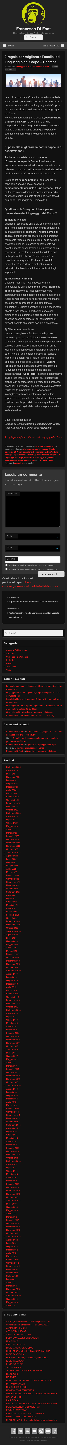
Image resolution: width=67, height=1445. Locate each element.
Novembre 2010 (13, 1288)
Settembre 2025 (13, 766)
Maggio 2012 (12, 1249)
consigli (8, 454)
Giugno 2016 (12, 1095)
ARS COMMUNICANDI (16, 1331)
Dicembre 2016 (13, 1075)
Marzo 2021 (11, 911)
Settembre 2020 (13, 931)
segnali (27, 460)
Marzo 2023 (11, 832)
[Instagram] (41, 1431)
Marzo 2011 (11, 1285)
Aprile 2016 (11, 1101)
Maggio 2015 (12, 1137)
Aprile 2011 (11, 1282)
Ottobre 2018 (12, 1006)
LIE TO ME (11, 1377)
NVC (45, 457)
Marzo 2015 (11, 1144)
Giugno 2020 (12, 941)
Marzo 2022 (11, 871)
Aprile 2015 (11, 1141)
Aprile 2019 (11, 987)
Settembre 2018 (13, 1009)
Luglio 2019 (11, 977)
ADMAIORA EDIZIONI (16, 1327)
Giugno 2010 (12, 1298)
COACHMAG (12, 1340)
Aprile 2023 (11, 829)
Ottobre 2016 (12, 1082)
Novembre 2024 (13, 776)
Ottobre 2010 (12, 1292)
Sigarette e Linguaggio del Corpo (41, 744)
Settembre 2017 (13, 1049)
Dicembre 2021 (13, 881)
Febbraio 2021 (12, 914)
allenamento (28, 449)
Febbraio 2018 (12, 1032)
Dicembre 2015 (13, 1114)
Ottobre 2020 (12, 927)
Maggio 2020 (12, 944)
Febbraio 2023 (12, 835)
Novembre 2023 (13, 806)
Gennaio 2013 (12, 1223)
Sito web (11, 558)
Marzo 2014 (11, 1180)
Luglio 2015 (11, 1131)
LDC (59, 454)
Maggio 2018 (12, 1023)
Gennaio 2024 (12, 799)
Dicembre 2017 (13, 1039)
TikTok (54, 1431)
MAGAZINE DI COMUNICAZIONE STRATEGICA (28, 1380)
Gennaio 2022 (12, 878)
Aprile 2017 (11, 1062)
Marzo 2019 (11, 990)
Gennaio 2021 (12, 917)
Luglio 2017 (11, 1052)
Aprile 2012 (11, 1252)
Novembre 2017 (13, 1042)
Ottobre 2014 (12, 1157)
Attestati (10, 653)
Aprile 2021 (11, 908)
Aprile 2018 (11, 1026)
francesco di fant (26, 454)
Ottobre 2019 (12, 967)
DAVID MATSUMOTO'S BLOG (19, 1347)
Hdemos (45, 454)
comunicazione (25, 451)
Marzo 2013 (11, 1216)
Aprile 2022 (11, 868)
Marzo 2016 (11, 1105)
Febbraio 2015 (12, 1147)
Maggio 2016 (12, 1098)
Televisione (11, 666)
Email (9, 547)
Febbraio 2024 (12, 796)
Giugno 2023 (12, 822)
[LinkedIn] (27, 1431)
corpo (15, 454)
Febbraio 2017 (12, 1069)
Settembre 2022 (13, 852)
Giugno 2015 (12, 1134)
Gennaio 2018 (12, 1036)
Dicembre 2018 (13, 1000)
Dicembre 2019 (13, 960)
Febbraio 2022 (12, 875)
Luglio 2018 (11, 1016)
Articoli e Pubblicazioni (45, 446)
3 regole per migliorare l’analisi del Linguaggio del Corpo (33, 437)
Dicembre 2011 (13, 1266)
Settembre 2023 (13, 812)
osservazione (11, 460)
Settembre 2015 (13, 1124)
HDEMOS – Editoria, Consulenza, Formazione (27, 1357)
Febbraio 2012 (12, 1259)
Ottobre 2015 (12, 1121)
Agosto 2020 (12, 934)
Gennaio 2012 (12, 1262)
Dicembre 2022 (13, 842)
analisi (38, 449)
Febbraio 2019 (12, 993)
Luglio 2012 (11, 1242)
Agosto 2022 (12, 855)
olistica (51, 457)
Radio (8, 663)
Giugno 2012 (12, 1246)
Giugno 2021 (12, 901)
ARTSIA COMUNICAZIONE (18, 1334)
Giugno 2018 (12, 1019)
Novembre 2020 (13, 924)
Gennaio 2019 (12, 996)
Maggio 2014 (12, 1174)
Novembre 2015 (13, 1118)
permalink (18, 463)
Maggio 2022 (12, 865)
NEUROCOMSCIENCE (16, 1386)
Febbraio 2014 (12, 1183)
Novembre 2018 (13, 1003)
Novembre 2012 (13, 1229)
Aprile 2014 (11, 1177)
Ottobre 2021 (12, 888)
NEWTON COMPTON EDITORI (20, 1390)
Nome (9, 535)
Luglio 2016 (11, 1092)
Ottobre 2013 (12, 1197)
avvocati (46, 449)
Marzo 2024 (11, 793)
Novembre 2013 (13, 1193)
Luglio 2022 (11, 858)
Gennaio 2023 (12, 839)
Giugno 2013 (12, 1206)
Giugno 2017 (12, 1055)
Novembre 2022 (13, 845)
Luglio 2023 (11, 819)
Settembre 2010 (13, 1295)
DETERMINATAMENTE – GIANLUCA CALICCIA (28, 1350)
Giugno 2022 (12, 862)
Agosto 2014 (12, 1164)
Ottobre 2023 (12, 809)
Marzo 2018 (11, 1029)
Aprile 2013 (11, 1213)
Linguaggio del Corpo (14, 457)
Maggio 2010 (12, 1302)
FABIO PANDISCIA (15, 1354)
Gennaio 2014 (12, 1187)
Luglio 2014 (11, 1167)
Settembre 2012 (13, 1236)
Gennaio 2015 (12, 1151)
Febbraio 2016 (12, 1108)
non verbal (29, 457)
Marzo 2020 (11, 950)
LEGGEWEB (12, 1373)
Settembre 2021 (13, 891)
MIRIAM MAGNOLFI (15, 1383)
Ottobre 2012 (12, 1233)
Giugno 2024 (12, 783)
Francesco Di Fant (33, 28)
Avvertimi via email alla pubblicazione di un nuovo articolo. (33, 569)
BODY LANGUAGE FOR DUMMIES (22, 1337)
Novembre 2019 (13, 963)
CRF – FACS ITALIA (15, 1344)
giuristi (37, 454)
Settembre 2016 (13, 1085)
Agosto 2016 (12, 1088)
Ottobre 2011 (12, 1272)
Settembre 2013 (13, 1200)
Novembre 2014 (13, 1154)
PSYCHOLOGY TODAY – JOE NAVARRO (25, 1413)
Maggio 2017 (12, 1059)
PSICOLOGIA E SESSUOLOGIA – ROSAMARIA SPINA (31, 1403)
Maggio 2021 (12, 904)
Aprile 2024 (11, 790)
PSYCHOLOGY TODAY (16, 1410)
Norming (38, 457)
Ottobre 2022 (12, 849)
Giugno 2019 (12, 980)
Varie (8, 669)
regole (20, 460)
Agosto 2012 (12, 1239)
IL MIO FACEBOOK (15, 1360)
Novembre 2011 (13, 1269)
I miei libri (10, 660)
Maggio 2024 (12, 786)
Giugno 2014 (12, 1170)
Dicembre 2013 (13, 1190)
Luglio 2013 (11, 1203)
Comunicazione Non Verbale (45, 451)
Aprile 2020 (11, 947)
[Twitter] (20, 1431)
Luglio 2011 (11, 1279)
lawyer (53, 454)
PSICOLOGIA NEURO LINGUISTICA (23, 1406)
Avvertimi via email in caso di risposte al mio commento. (31, 565)
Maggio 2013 (12, 1210)
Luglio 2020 (11, 937)
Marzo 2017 (11, 1065)
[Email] (48, 1431)
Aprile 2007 (11, 1305)
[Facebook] (13, 1431)
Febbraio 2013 (12, 1220)
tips (33, 460)
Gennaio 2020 (12, 957)
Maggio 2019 (12, 983)
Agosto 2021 (12, 895)
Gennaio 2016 (12, 1111)
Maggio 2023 (12, 826)
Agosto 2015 (12, 1128)
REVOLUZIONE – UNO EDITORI (21, 1416)
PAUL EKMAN (12, 1400)
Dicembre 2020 (13, 921)
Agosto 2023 (12, 816)
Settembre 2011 (13, 1275)
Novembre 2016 (13, 1078)
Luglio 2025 (11, 773)
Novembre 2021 (13, 885)
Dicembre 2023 (13, 803)
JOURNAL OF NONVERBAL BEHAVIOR (24, 1370)
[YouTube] (34, 1431)
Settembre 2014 (13, 1160)
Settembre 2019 (13, 970)
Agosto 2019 (12, 973)
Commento (12, 493)
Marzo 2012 (11, 1256)
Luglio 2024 (11, 780)
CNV (16, 451)
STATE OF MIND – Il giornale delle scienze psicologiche (31, 1419)
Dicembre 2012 (13, 1226)
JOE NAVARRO (13, 1367)
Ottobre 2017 (12, 1046)
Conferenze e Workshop (17, 656)
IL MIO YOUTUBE (14, 1364)
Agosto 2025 (12, 770)
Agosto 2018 (12, 1013)
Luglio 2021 (11, 898)
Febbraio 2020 (12, 954)
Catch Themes (41, 1441)
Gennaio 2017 (12, 1072)
